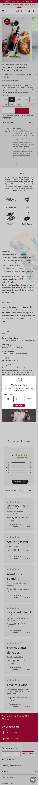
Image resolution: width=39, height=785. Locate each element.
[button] (33, 780)
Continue (19, 405)
